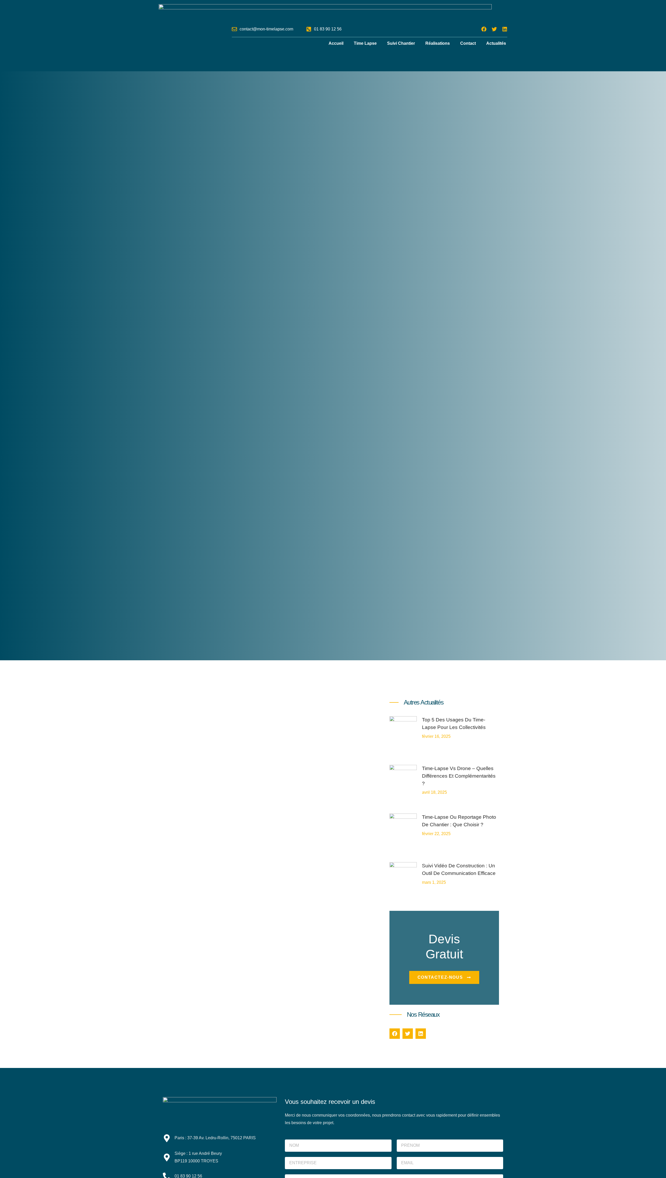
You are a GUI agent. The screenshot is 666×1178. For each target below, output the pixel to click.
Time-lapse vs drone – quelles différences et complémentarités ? (459, 776)
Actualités (496, 43)
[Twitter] (494, 29)
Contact (468, 43)
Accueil (336, 43)
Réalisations (437, 43)
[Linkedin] (504, 29)
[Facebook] (483, 29)
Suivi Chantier (401, 43)
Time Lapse (365, 43)
